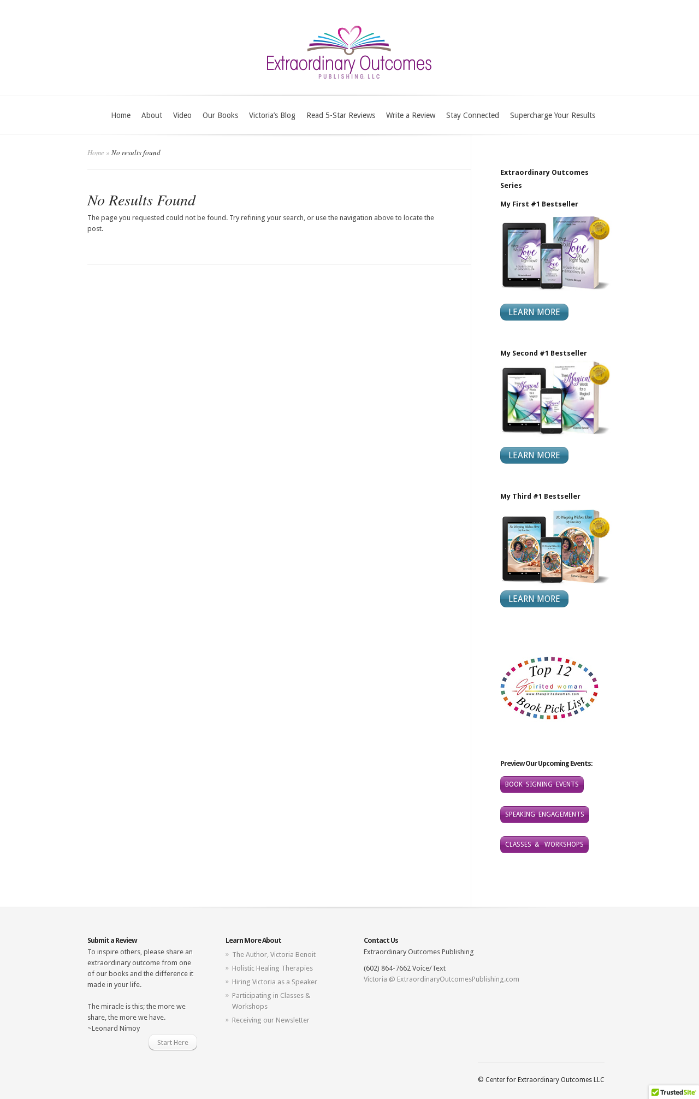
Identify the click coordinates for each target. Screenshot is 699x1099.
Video (182, 115)
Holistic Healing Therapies (272, 968)
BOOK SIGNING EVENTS (542, 784)
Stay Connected (472, 115)
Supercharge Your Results (552, 115)
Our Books (220, 115)
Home (121, 115)
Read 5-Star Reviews (340, 115)
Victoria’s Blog (272, 115)
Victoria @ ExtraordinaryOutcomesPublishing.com (441, 979)
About (151, 115)
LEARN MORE (534, 312)
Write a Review (410, 115)
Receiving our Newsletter (271, 1020)
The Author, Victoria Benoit (274, 954)
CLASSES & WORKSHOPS (544, 844)
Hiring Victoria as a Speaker (274, 982)
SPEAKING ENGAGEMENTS (544, 814)
